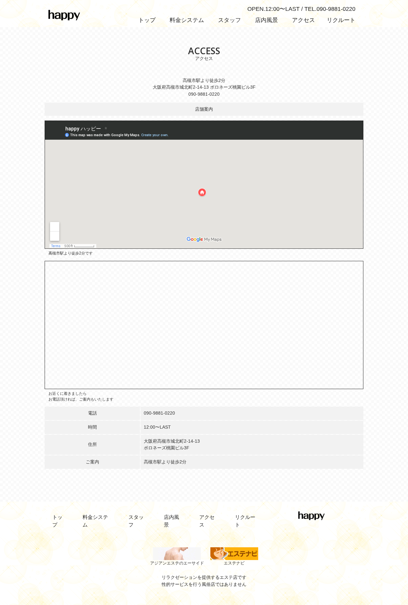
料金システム (187, 20)
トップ (147, 20)
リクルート (341, 20)
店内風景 (266, 20)
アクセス (303, 20)
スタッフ (229, 20)
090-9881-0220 (159, 413)
